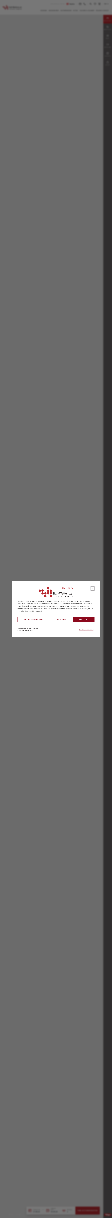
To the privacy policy (86, 630)
